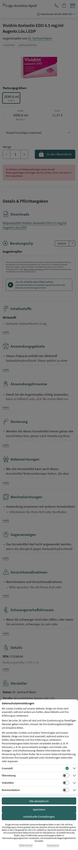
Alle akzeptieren (39, 801)
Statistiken (8, 782)
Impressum (53, 845)
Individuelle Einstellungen (39, 816)
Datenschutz (25, 845)
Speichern (39, 809)
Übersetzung (9, 775)
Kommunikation (11, 790)
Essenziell (7, 768)
